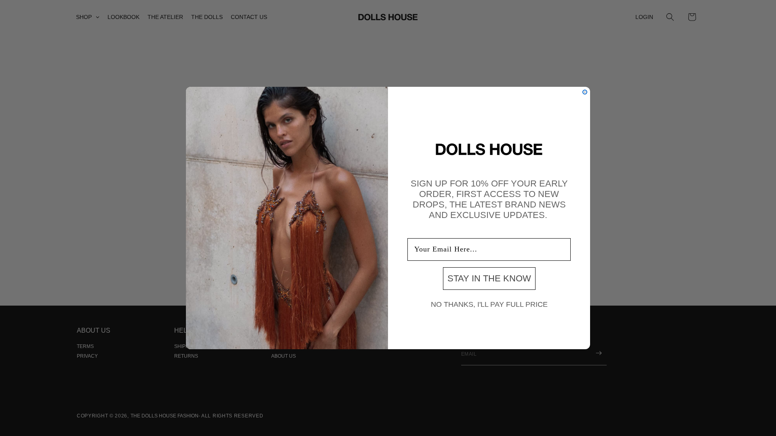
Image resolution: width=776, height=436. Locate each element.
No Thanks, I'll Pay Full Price (489, 304)
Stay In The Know (489, 278)
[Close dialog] (585, 92)
